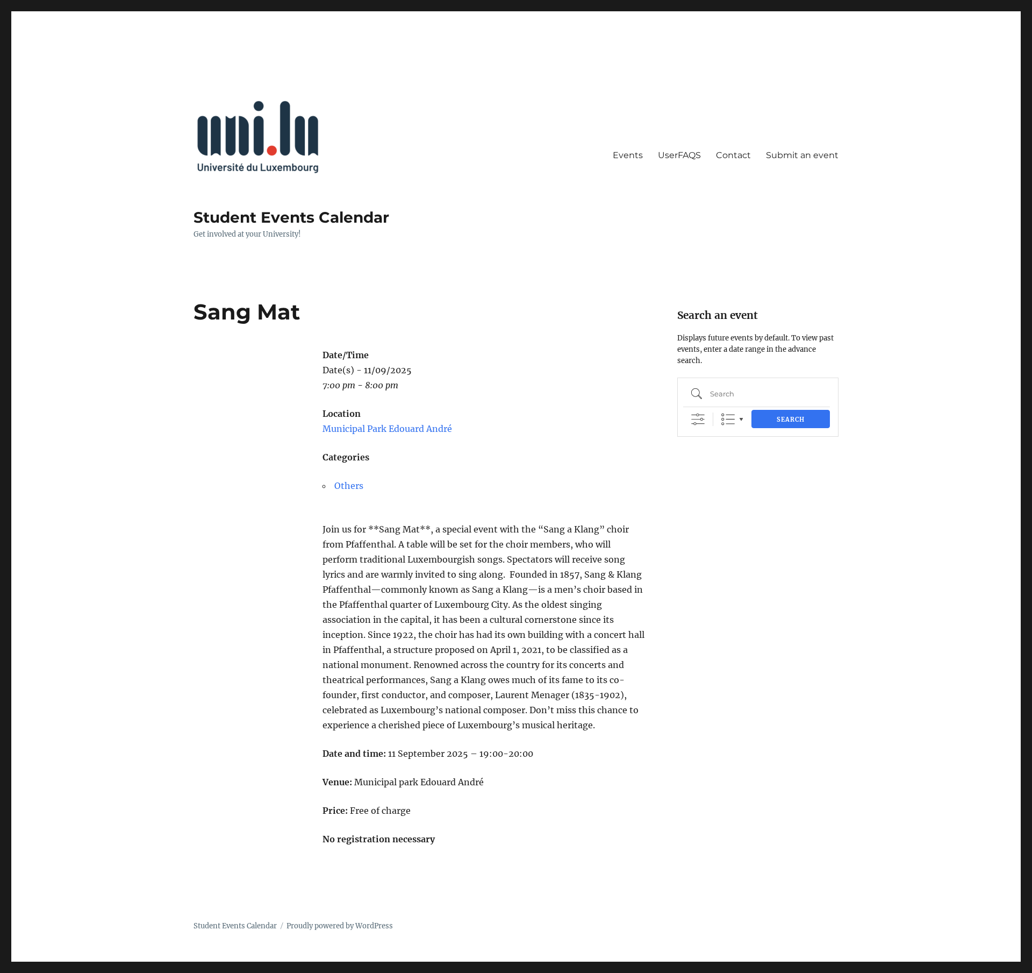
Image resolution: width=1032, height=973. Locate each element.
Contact (733, 155)
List (728, 419)
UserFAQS (679, 155)
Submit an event (802, 155)
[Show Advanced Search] (698, 419)
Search (791, 419)
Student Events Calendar (291, 217)
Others (348, 485)
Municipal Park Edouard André (387, 428)
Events (628, 155)
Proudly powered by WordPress (339, 926)
